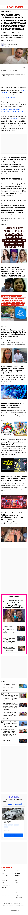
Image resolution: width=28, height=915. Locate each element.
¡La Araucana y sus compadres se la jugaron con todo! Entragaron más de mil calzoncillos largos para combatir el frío (9, 640)
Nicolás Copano (9, 97)
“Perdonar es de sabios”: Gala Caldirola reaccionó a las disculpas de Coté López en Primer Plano (12, 516)
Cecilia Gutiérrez (21, 219)
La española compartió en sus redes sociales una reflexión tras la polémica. (12, 523)
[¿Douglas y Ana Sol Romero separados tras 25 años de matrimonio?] (21, 648)
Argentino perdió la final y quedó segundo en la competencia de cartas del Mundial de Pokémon (14, 478)
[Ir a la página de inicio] (15, 7)
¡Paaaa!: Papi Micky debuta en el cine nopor (11, 739)
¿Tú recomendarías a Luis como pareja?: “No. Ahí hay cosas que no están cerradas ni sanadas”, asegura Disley (14, 604)
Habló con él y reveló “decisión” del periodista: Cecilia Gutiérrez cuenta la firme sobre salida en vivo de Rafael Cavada (13, 333)
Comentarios (13, 70)
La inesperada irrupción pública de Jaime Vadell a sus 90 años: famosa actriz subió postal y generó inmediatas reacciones (10, 706)
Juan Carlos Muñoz (13, 44)
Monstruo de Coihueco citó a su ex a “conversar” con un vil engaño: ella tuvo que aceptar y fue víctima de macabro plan (13, 272)
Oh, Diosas (13, 119)
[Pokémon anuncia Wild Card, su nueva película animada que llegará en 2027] (14, 465)
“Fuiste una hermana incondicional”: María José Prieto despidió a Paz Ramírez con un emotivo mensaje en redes (9, 732)
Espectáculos (6, 12)
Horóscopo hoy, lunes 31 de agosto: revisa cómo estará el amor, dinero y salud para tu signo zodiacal (12, 370)
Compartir (5, 70)
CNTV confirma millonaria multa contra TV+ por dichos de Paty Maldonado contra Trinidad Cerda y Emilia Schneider (10, 715)
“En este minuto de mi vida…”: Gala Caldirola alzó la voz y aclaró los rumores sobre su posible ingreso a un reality (10, 724)
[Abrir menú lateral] (2, 7)
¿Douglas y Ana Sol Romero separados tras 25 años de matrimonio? (10, 648)
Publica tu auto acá (14, 804)
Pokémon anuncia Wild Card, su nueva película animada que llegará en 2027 (13, 442)
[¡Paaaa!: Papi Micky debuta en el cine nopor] (23, 741)
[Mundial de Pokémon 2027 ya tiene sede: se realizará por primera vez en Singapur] (14, 429)
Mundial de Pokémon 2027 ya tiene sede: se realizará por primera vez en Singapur (12, 405)
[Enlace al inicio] (14, 597)
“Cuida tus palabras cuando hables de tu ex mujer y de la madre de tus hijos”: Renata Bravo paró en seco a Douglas (9, 629)
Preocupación (4, 220)
